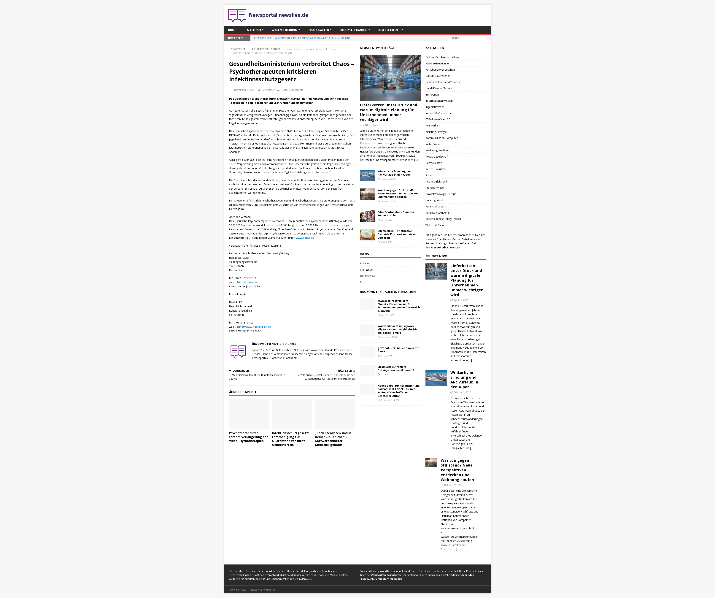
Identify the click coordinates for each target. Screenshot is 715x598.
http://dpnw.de (247, 282)
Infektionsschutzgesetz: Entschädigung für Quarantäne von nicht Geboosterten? (290, 439)
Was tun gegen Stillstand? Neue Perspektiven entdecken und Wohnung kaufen (398, 193)
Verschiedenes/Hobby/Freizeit (443, 219)
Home (232, 30)
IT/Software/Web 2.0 (437, 119)
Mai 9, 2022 (386, 374)
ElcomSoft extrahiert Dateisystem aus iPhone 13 (396, 368)
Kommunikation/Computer (441, 138)
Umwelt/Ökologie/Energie (440, 194)
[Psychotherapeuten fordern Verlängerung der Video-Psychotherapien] (249, 414)
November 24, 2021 (245, 89)
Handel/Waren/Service (438, 88)
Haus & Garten (318, 30)
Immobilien (432, 94)
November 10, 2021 (390, 337)
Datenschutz (367, 275)
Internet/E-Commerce (438, 113)
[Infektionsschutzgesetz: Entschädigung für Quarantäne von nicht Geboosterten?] (292, 414)
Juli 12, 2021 (386, 355)
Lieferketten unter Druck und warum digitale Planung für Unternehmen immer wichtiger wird (388, 112)
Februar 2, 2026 (388, 178)
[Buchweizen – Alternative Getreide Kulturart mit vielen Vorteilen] (367, 234)
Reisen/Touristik (435, 169)
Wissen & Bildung (284, 30)
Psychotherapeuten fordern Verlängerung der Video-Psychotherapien (248, 437)
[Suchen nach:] (467, 38)
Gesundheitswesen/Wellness (442, 82)
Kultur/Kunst (432, 144)
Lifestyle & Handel (353, 30)
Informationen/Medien (439, 100)
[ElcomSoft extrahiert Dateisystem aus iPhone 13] (367, 370)
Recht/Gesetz (433, 163)
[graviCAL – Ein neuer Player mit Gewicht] (367, 352)
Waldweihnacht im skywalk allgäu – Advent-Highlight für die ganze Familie (397, 329)
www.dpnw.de (305, 237)
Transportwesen (435, 187)
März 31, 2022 (387, 315)
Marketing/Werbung (437, 150)
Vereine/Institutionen (437, 212)
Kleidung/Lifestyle (436, 132)
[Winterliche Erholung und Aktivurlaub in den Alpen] (367, 175)
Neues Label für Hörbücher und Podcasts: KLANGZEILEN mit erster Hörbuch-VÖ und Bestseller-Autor (399, 391)
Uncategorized (434, 200)
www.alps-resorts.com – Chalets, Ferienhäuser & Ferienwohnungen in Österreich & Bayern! (399, 306)
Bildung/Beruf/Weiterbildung (442, 57)
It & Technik (252, 30)
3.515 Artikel (289, 344)
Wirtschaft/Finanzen (437, 225)
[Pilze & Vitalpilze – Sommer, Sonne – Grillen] (367, 216)
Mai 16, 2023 (387, 219)
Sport (428, 175)
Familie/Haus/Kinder (437, 63)
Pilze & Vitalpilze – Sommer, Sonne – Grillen (396, 213)
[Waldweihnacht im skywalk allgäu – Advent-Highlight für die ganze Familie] (367, 330)
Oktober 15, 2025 (389, 201)
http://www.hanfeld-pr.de (254, 327)
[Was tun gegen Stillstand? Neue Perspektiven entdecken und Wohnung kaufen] (367, 194)
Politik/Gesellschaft (292, 89)
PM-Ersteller (268, 89)
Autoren (365, 263)
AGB (362, 282)
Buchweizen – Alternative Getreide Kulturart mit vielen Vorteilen (397, 234)
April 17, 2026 (370, 124)
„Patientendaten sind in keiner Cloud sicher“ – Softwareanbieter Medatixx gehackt (333, 439)
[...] (416, 160)
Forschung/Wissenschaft (440, 69)
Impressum (367, 269)
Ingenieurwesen (434, 107)
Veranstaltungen (435, 206)
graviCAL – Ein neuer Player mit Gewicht (399, 349)
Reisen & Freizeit (389, 30)
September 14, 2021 (390, 400)
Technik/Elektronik (436, 181)
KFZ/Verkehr (432, 125)
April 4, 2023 (387, 242)
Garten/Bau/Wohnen (437, 75)
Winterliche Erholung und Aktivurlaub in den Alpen (394, 172)
